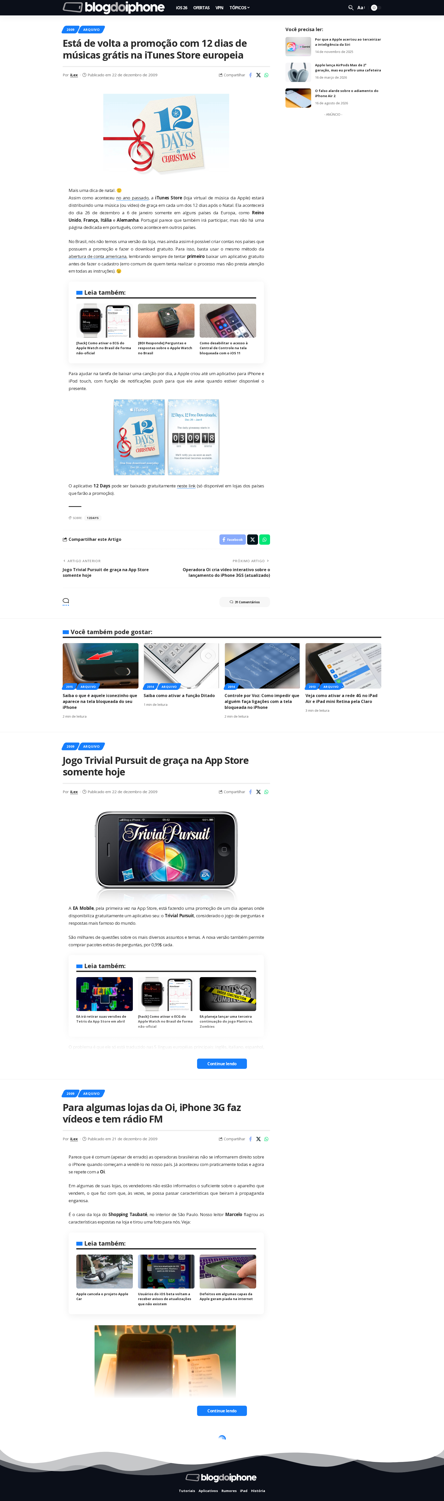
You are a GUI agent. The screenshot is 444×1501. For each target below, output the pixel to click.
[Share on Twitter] (258, 75)
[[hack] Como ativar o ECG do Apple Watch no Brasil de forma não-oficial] (104, 321)
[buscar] (351, 7)
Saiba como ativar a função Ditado (179, 695)
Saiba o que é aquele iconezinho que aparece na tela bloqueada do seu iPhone (100, 701)
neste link (186, 486)
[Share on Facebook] (250, 75)
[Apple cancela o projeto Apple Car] (104, 1272)
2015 (69, 687)
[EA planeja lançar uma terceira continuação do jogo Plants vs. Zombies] (228, 994)
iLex (74, 74)
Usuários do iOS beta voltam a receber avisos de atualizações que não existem (164, 1299)
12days (93, 518)
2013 (312, 687)
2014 (150, 687)
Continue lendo (222, 1064)
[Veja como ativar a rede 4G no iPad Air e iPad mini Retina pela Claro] (343, 666)
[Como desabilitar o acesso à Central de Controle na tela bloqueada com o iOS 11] (228, 321)
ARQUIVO (91, 29)
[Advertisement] (333, 196)
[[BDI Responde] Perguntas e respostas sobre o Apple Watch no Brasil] (166, 321)
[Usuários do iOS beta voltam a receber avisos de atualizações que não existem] (166, 1272)
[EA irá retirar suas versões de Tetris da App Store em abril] (104, 994)
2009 (71, 29)
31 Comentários (247, 602)
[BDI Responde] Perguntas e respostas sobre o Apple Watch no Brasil (165, 348)
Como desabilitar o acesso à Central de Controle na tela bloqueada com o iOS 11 (224, 348)
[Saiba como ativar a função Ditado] (181, 666)
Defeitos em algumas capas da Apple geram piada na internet (226, 1296)
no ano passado (132, 198)
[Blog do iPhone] (115, 7)
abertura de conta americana (97, 256)
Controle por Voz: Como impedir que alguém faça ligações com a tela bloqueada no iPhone (262, 701)
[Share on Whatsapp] (266, 75)
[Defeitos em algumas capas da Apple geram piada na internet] (228, 1272)
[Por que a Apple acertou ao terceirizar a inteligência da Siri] (298, 46)
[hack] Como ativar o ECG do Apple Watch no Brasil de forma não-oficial (103, 348)
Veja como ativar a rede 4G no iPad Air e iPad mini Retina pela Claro (341, 698)
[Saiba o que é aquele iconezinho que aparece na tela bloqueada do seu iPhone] (100, 666)
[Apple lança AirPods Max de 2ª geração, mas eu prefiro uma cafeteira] (298, 72)
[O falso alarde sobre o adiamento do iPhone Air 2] (298, 98)
